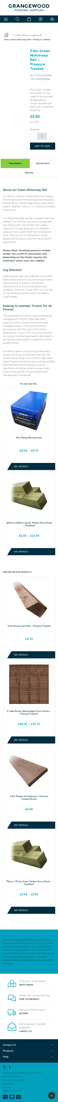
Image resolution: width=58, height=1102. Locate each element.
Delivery (23, 1013)
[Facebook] (9, 1067)
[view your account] (41, 19)
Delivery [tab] (29, 172)
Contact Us (25, 1031)
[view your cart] (29, 19)
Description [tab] (15, 163)
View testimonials (29, 999)
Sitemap (7, 1087)
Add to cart (42, 146)
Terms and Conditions (13, 1076)
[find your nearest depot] (52, 19)
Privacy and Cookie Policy (14, 1080)
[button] (6, 19)
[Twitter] (4, 1067)
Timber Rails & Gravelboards (28, 35)
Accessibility (8, 1083)
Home (6, 35)
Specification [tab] (43, 163)
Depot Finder (26, 985)
